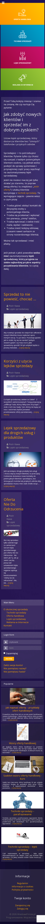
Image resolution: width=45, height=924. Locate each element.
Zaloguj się (22, 908)
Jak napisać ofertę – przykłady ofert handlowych (22, 709)
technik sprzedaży (27, 193)
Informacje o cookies (22, 886)
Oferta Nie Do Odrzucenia (13, 504)
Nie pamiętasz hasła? (14, 671)
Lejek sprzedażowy (16, 619)
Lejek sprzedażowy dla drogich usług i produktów (20, 432)
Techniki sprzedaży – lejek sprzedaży (22, 848)
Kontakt (8, 625)
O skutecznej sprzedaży (16, 609)
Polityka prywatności (22, 889)
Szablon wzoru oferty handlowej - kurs (22, 777)
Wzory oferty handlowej (22, 743)
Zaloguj (9, 659)
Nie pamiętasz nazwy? (15, 668)
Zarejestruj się (22, 905)
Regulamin (22, 883)
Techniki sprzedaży (16, 612)
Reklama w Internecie (17, 622)
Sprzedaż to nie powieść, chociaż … (20, 297)
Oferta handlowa (15, 615)
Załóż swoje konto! (13, 665)
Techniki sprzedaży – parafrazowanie (22, 813)
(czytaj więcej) (24, 348)
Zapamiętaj (12, 653)
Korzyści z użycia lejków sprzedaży (18, 363)
